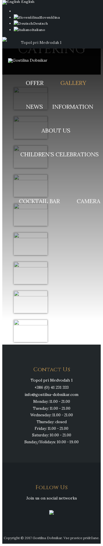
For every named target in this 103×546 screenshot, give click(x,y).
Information (72, 106)
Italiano (38, 30)
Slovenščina (49, 17)
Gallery (73, 82)
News (34, 106)
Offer (34, 82)
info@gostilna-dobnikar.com (51, 394)
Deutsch (40, 23)
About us (55, 130)
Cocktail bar (39, 201)
